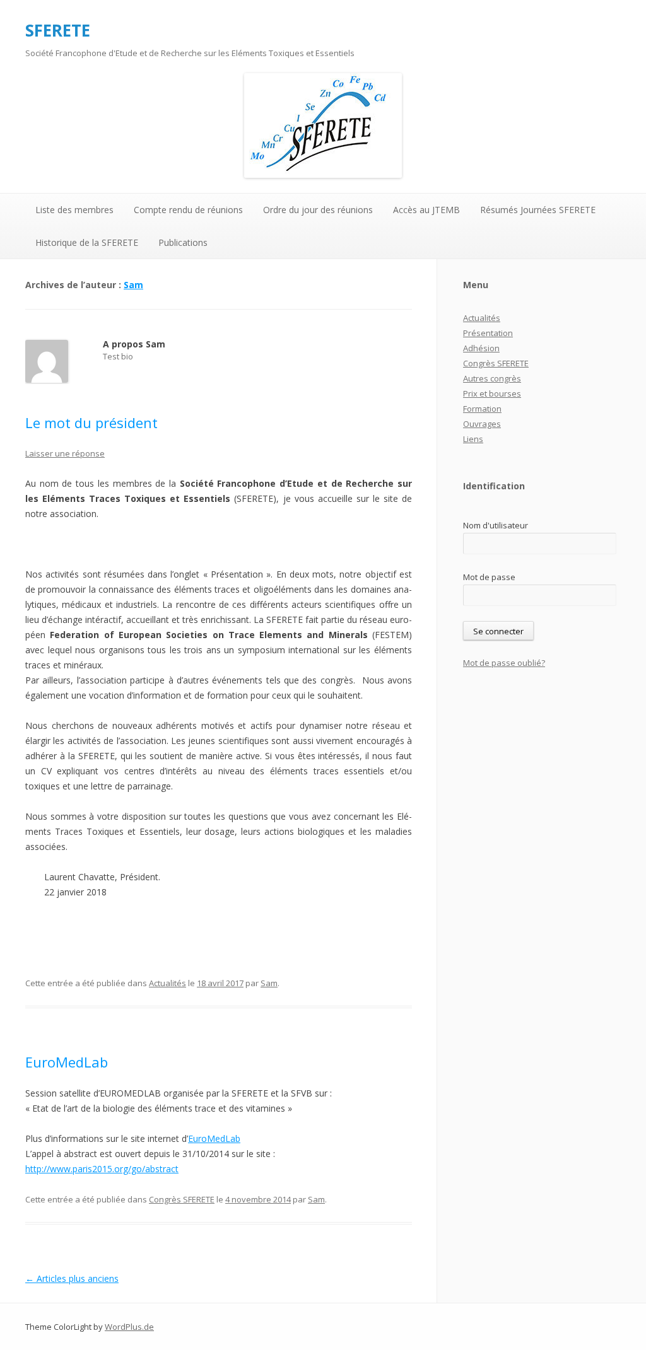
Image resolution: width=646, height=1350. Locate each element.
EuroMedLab (66, 1061)
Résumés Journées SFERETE (538, 210)
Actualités (167, 983)
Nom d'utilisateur (495, 525)
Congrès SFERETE (181, 1199)
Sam (133, 285)
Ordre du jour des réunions (318, 210)
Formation (482, 408)
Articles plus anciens (72, 1278)
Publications (183, 242)
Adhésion (481, 348)
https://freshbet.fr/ (62, 922)
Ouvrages (482, 423)
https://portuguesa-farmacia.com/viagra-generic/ (124, 544)
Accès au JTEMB (426, 210)
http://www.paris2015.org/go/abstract (102, 1169)
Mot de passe (489, 577)
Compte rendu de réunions (188, 210)
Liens (473, 439)
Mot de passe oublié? (504, 662)
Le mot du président (91, 422)
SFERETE (57, 30)
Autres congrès (492, 378)
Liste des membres (74, 210)
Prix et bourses (492, 393)
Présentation (488, 333)
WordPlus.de (129, 1326)
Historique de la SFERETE (86, 242)
